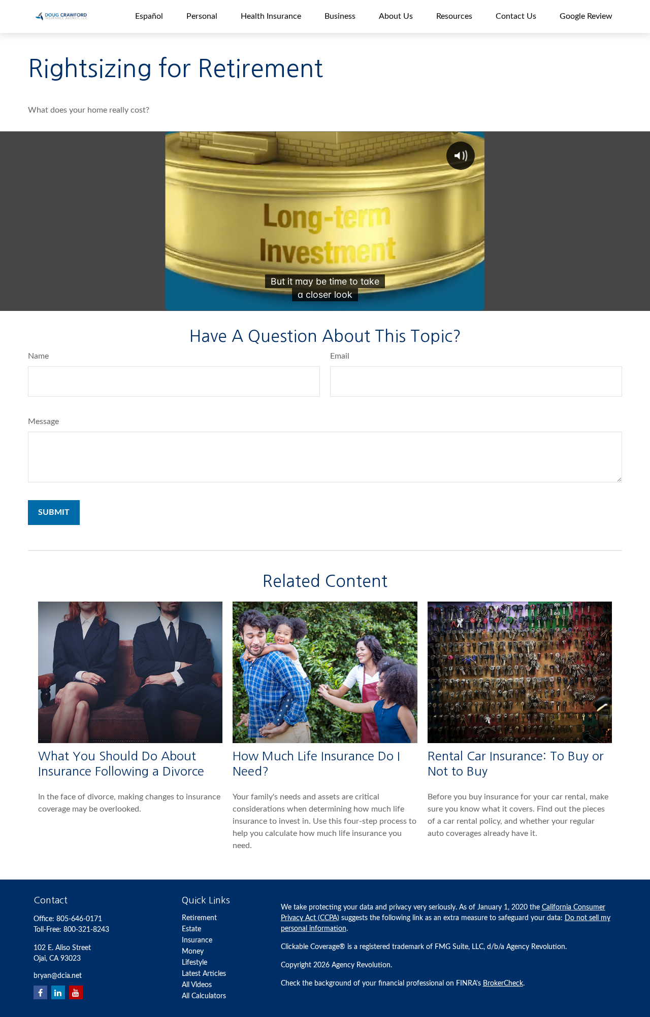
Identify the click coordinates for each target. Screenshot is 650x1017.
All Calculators (204, 996)
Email (339, 356)
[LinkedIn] (58, 992)
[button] (149, 16)
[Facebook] (40, 992)
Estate (191, 929)
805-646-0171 (79, 919)
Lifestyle (194, 962)
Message (43, 421)
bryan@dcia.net (58, 975)
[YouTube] (76, 992)
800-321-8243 (86, 929)
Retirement (199, 918)
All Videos (197, 985)
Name (38, 356)
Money (193, 951)
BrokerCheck (503, 983)
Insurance (197, 940)
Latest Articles (204, 973)
